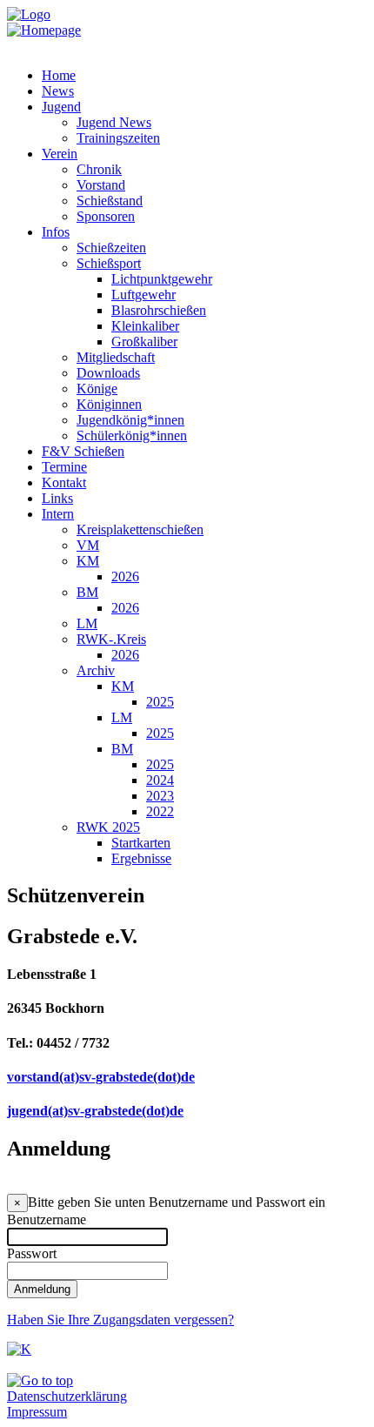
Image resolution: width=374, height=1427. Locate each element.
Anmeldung (42, 1289)
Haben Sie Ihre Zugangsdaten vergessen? (120, 1319)
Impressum (37, 1411)
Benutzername (46, 1219)
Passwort (32, 1253)
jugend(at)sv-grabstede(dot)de (95, 1110)
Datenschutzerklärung (67, 1396)
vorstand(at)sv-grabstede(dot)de (101, 1076)
